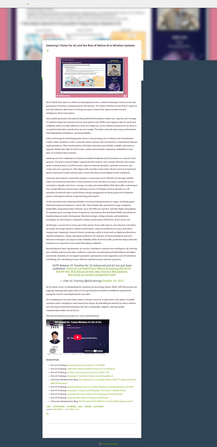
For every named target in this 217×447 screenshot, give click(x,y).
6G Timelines (71, 406)
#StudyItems (119, 271)
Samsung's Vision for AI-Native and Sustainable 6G (90, 376)
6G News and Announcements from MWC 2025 (88, 372)
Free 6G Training (45, 4)
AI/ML (80, 406)
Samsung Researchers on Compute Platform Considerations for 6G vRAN (100, 387)
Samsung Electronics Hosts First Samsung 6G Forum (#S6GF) (95, 394)
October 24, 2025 (113, 280)
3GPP (49, 406)
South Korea (98, 406)
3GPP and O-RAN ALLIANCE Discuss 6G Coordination (91, 369)
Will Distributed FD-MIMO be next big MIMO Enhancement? (106, 401)
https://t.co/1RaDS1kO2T (82, 268)
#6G (91, 271)
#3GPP (60, 271)
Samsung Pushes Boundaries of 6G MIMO (86, 365)
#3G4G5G (125, 268)
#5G (67, 271)
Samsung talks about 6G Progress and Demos (87, 398)
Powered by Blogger (109, 444)
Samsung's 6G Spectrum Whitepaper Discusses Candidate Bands (96, 390)
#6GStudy (74, 274)
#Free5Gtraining (108, 268)
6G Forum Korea (59, 406)
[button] (47, 50)
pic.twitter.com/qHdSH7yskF (98, 274)
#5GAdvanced (79, 271)
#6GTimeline (103, 271)
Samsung (88, 406)
